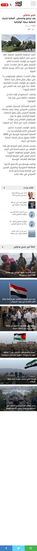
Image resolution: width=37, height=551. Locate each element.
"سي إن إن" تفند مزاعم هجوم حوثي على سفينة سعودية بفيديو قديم (19, 233)
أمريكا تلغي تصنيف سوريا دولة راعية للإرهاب (21, 380)
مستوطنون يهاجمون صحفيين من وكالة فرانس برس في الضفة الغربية (20, 327)
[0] (6, 548)
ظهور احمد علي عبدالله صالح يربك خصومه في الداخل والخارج (19, 205)
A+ (29, 29)
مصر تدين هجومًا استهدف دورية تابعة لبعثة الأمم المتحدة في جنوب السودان (18, 300)
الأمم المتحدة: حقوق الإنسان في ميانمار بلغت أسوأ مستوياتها (20, 273)
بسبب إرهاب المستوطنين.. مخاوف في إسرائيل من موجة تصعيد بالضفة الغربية (20, 407)
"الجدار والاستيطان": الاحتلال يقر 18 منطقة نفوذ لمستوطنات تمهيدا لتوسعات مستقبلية (18, 353)
